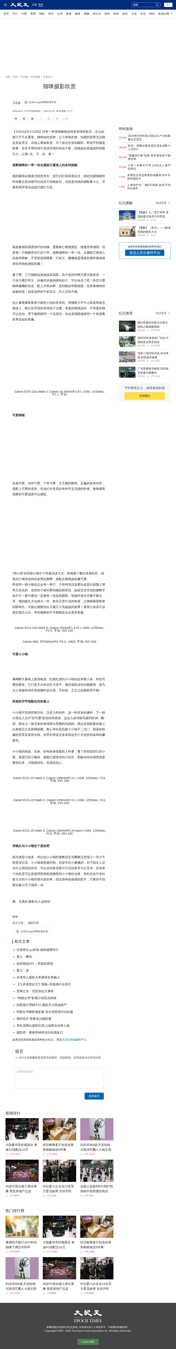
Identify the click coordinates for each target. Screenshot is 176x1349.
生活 (143, 13)
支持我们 (144, 395)
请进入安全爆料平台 (144, 253)
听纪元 (97, 13)
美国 (33, 13)
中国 (24, 13)
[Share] (7, 1154)
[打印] (48, 119)
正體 (34, 4)
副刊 (15, 76)
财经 (107, 13)
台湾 (60, 13)
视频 (86, 13)
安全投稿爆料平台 (76, 1039)
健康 (77, 13)
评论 (51, 13)
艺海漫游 (35, 76)
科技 (116, 13)
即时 (15, 13)
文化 (134, 13)
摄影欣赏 (33, 922)
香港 (69, 13)
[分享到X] (32, 119)
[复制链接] (40, 118)
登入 (168, 4)
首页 (6, 13)
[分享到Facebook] (15, 119)
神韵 (152, 13)
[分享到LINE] (24, 119)
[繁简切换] (65, 119)
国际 (42, 13)
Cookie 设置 (88, 1342)
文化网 (24, 76)
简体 (40, 4)
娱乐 (125, 13)
